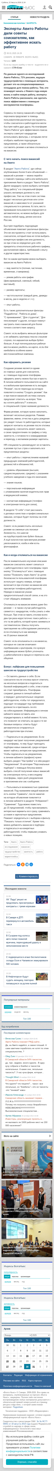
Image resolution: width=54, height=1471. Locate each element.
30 (27, 1367)
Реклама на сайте (11, 1381)
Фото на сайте (11, 1136)
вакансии (25, 847)
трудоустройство (12, 852)
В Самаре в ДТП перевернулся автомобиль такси (20, 921)
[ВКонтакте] (18, 864)
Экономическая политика (14, 23)
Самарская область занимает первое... (24, 1098)
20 (7, 1361)
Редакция (18, 1375)
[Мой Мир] (31, 864)
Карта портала (35, 1381)
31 (33, 1367)
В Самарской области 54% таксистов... (24, 1059)
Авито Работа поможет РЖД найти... (23, 1042)
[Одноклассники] (23, 864)
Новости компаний (42, 1386)
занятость (28, 852)
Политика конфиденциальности (17, 1386)
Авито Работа (26, 842)
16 (27, 1356)
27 (7, 1367)
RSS (24, 1381)
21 (14, 1361)
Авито (13, 842)
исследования (11, 847)
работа (39, 852)
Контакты (7, 1375)
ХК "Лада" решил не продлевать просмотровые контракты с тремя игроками (20, 903)
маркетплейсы (11, 857)
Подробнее (18, 1407)
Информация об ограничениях (38, 1375)
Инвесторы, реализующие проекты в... (24, 1119)
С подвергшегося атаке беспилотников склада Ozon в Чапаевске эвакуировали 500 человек (27, 960)
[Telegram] (27, 864)
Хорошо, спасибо (27, 1462)
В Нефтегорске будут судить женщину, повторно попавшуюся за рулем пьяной (21, 980)
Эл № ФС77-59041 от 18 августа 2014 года (25, 1422)
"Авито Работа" (22, 168)
